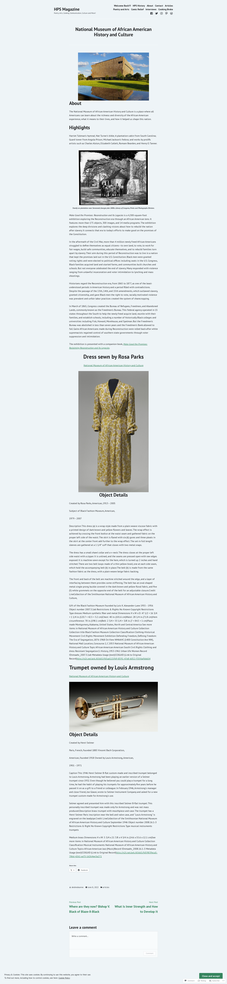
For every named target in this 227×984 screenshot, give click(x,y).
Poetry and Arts (121, 9)
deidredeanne (77, 887)
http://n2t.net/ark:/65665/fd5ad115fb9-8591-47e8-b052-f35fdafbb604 (113, 658)
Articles (169, 6)
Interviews (151, 9)
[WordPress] (171, 13)
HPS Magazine (67, 9)
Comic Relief (137, 9)
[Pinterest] (166, 13)
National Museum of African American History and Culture (113, 365)
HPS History (139, 6)
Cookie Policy (64, 978)
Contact (159, 6)
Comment (149, 953)
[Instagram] (161, 13)
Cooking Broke (165, 9)
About (150, 6)
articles (106, 887)
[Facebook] (152, 13)
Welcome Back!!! (122, 6)
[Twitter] (156, 13)
